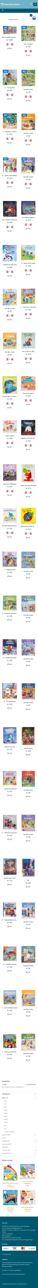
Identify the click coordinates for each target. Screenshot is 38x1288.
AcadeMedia (17, 1270)
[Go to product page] (9, 208)
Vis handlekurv (31, 1084)
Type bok (4, 1150)
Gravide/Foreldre (8, 1132)
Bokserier (4, 1135)
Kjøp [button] (10, 48)
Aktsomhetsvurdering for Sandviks (11, 1238)
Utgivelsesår (5, 1153)
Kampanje (5, 1141)
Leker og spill (5, 1144)
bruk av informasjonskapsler (17, 1274)
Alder (3, 1098)
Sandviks (4, 1262)
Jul (2, 1138)
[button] (35, 4)
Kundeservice (7, 1254)
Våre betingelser (6, 1236)
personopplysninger (27, 1239)
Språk (3, 1147)
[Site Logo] (10, 4)
